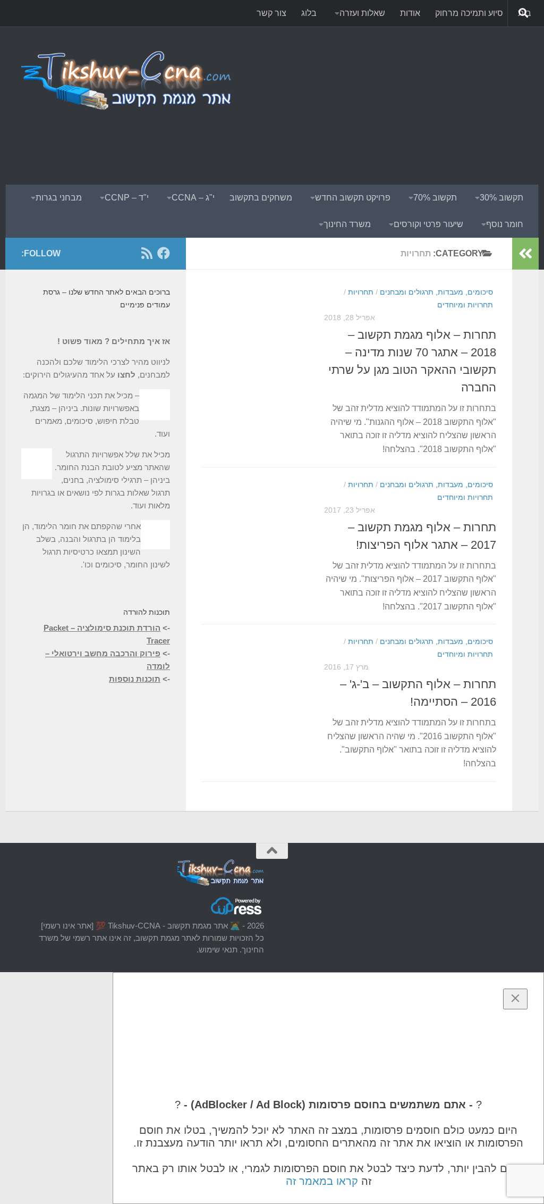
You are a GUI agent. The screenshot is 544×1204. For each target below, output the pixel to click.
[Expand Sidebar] (525, 254)
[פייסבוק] (163, 253)
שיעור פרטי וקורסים (428, 224)
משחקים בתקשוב (261, 197)
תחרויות (360, 292)
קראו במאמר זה (322, 1181)
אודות (410, 13)
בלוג (309, 13)
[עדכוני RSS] (146, 253)
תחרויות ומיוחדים (465, 304)
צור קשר (271, 13)
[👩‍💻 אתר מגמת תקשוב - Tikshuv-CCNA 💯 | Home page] (127, 80)
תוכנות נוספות (134, 678)
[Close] (515, 999)
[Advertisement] (329, 141)
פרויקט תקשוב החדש (352, 197)
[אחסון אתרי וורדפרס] (237, 913)
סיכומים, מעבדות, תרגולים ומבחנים (436, 292)
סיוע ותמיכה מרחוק (469, 13)
